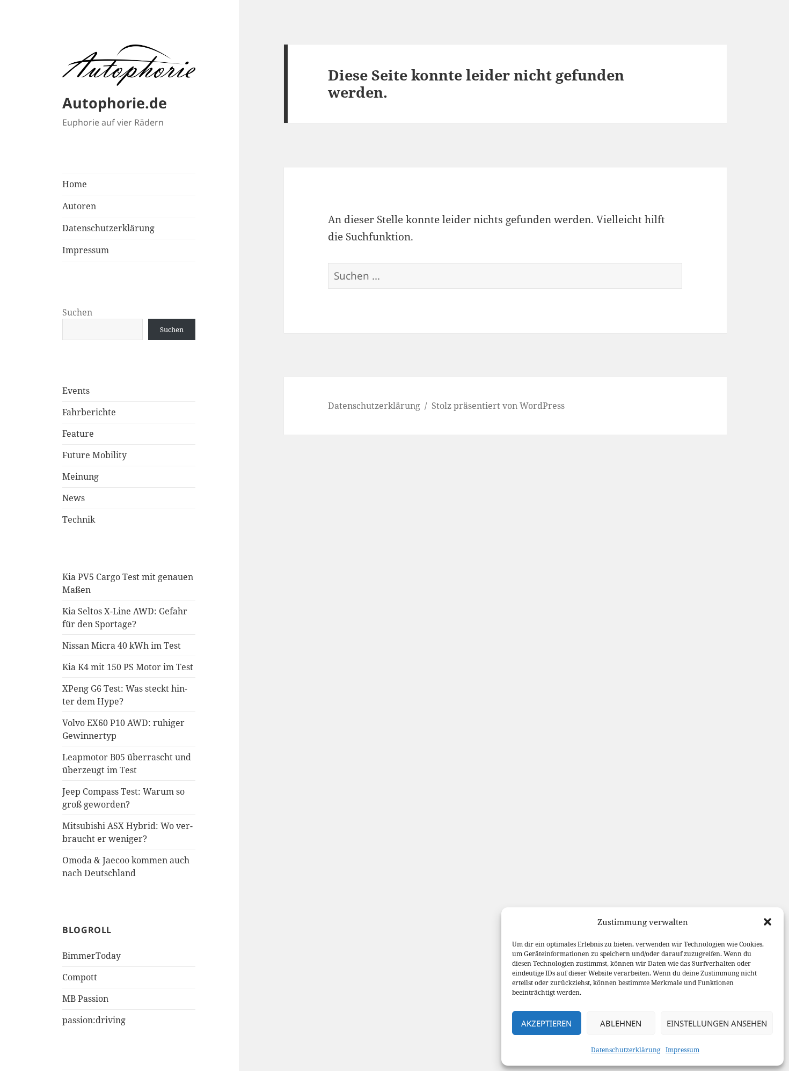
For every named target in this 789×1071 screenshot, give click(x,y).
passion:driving (94, 1020)
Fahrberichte (89, 412)
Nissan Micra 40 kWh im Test (121, 645)
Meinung (80, 476)
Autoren (79, 206)
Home (74, 184)
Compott (79, 977)
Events (76, 391)
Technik (78, 519)
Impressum (682, 1049)
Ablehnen (620, 1023)
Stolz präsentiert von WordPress (498, 406)
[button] (767, 921)
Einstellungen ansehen (717, 1023)
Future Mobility (94, 455)
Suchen (77, 312)
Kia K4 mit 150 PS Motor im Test (127, 667)
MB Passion (85, 998)
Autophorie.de (114, 103)
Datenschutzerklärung (625, 1049)
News (73, 498)
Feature (78, 433)
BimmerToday (91, 956)
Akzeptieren (546, 1023)
